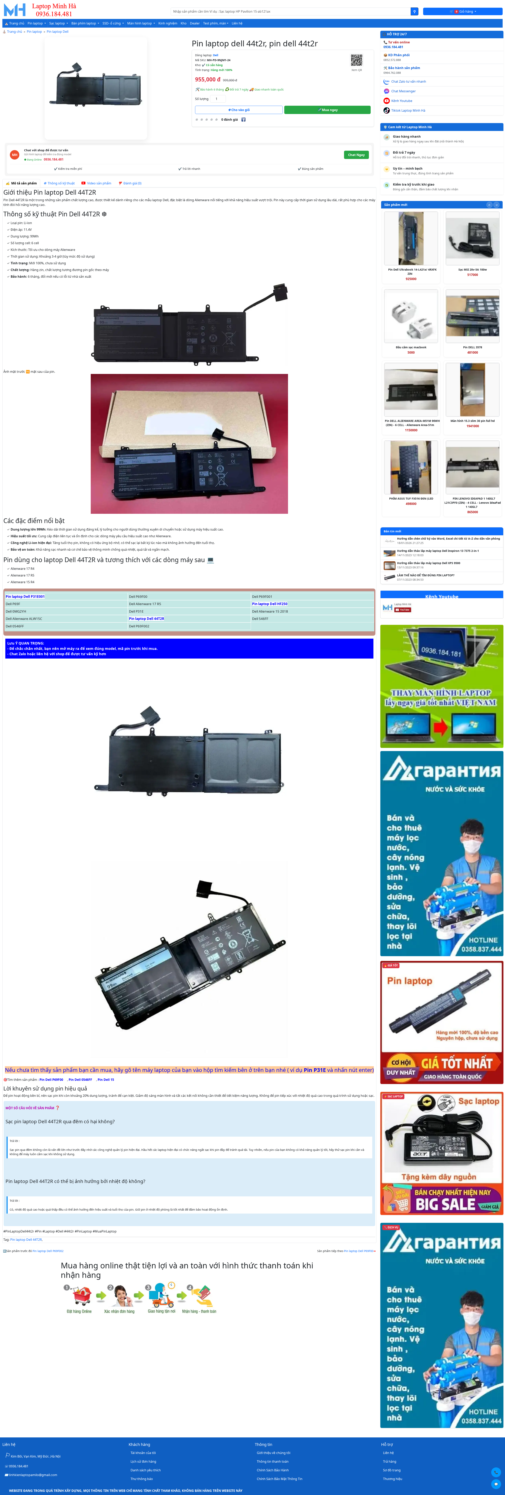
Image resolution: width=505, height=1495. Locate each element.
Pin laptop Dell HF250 (269, 604)
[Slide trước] (489, 205)
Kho (184, 23)
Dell (215, 55)
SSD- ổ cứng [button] (112, 23)
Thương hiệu (392, 1479)
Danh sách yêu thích (146, 1470)
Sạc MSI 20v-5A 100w (472, 269)
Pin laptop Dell (57, 31)
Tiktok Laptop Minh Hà (408, 110)
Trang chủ (14, 31)
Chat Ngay (356, 155)
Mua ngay (329, 110)
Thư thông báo (142, 1479)
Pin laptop (34, 31)
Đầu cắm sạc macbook (411, 347)
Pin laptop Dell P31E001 (25, 596)
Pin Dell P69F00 (51, 1079)
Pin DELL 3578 (472, 347)
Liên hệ (237, 23)
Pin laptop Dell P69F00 (358, 1251)
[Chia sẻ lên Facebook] (243, 119)
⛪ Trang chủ (14, 23)
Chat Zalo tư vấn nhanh (408, 81)
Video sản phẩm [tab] (98, 183)
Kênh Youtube (401, 101)
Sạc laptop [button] (57, 23)
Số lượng (202, 99)
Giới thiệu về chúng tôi (273, 1453)
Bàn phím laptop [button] (84, 23)
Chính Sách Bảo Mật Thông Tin (279, 1479)
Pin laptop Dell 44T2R (146, 618)
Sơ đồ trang (392, 1470)
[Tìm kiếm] (414, 11)
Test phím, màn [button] (214, 23)
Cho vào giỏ (240, 110)
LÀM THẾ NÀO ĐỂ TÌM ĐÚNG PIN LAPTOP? (425, 575)
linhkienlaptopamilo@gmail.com (33, 1475)
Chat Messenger (403, 91)
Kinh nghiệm (167, 23)
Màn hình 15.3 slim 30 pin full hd (473, 421)
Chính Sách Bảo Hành (273, 1470)
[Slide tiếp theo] (496, 205)
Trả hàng (389, 1461)
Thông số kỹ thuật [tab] (60, 183)
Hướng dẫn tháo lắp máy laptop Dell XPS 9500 (428, 563)
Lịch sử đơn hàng (143, 1461)
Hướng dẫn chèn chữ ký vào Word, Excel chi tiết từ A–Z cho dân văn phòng (448, 538)
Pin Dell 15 (106, 1079)
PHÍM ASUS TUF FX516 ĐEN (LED (411, 498)
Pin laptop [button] (36, 23)
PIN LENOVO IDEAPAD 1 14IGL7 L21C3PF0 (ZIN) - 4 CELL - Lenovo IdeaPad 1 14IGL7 (472, 503)
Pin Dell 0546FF (80, 1079)
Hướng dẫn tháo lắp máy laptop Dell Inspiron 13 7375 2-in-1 (438, 551)
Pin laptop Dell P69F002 (48, 1251)
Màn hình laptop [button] (140, 23)
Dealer (195, 23)
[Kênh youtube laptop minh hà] (405, 608)
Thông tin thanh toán (273, 1461)
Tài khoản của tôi (143, 1453)
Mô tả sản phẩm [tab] (23, 183)
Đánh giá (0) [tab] (131, 183)
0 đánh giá (229, 119)
